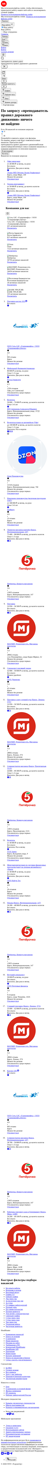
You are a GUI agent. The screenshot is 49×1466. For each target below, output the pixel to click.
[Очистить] (4, 67)
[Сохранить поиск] (3, 73)
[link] (5, 42)
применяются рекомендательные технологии (21, 1441)
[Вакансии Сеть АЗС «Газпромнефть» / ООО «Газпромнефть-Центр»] (27, 326)
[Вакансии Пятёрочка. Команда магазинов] (27, 562)
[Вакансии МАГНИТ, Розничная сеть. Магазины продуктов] (27, 628)
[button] (3, 48)
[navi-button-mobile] (3, 55)
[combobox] (12, 61)
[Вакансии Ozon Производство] (27, 455)
